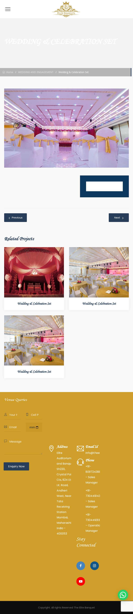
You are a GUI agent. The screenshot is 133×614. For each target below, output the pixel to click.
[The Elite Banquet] (66, 9)
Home (9, 72)
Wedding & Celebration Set (34, 304)
